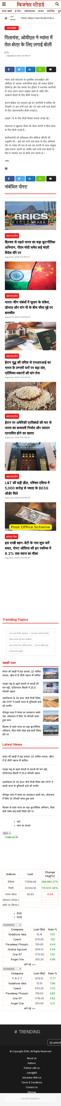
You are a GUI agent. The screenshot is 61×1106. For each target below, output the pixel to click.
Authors (32, 1063)
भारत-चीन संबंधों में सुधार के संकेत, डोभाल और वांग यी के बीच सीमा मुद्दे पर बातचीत (29, 307)
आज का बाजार (24, 825)
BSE (19, 913)
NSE (19, 917)
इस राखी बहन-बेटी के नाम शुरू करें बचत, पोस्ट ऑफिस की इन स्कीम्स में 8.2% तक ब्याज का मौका (28, 548)
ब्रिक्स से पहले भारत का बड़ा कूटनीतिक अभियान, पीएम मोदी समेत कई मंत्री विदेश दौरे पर (30, 247)
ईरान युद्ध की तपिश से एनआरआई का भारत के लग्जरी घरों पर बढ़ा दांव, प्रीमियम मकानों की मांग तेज (28, 367)
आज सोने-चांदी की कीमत (40, 633)
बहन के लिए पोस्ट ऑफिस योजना (20, 645)
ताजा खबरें (7, 11)
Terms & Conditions (31, 1082)
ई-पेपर (18, 11)
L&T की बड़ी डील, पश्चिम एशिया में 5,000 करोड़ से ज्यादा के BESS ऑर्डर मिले (27, 488)
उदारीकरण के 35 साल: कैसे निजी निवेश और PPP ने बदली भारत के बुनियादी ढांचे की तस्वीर (21, 701)
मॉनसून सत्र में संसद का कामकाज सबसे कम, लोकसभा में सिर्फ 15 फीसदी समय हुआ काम (21, 716)
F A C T (17, 978)
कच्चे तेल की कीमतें (16, 651)
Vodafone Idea (17, 934)
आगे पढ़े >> (29, 964)
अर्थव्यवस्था (29, 11)
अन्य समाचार (11, 28)
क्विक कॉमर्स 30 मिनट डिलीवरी (20, 639)
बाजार (41, 11)
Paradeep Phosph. (17, 944)
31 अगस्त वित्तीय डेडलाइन (18, 633)
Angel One (17, 959)
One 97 (17, 954)
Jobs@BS (32, 1072)
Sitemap (31, 1092)
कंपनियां (50, 11)
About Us (32, 1058)
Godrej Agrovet (17, 949)
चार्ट (18, 821)
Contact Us (32, 1087)
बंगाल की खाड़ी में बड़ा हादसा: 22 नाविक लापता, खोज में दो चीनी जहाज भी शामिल (28, 758)
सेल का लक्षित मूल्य (41, 645)
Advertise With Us (31, 1077)
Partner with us (32, 1068)
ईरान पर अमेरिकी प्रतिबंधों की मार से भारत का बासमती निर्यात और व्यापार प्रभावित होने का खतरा (28, 427)
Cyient (17, 939)
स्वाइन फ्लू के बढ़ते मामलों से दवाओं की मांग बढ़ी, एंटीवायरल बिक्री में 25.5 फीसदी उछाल (20, 687)
